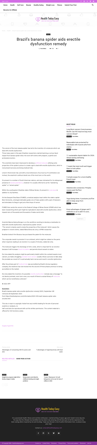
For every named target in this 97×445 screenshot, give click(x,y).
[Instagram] (84, 1)
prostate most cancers (29, 257)
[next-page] (6, 385)
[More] (57, 53)
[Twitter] (87, 1)
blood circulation (23, 249)
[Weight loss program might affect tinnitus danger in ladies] (11, 369)
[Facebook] (81, 1)
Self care (20, 5)
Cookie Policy (46, 443)
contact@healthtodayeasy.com (52, 428)
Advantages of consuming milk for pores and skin (16, 351)
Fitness (59, 5)
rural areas (52, 190)
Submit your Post (70, 5)
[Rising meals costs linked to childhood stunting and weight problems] (32, 369)
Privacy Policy (62, 443)
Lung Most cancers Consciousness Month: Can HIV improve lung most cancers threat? (79, 131)
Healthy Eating (38, 5)
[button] (92, 5)
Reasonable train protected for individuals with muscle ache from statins (78, 144)
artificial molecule (41, 163)
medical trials (23, 264)
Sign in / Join (5, 1)
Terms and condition (72, 443)
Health (12, 5)
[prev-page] (3, 385)
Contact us (38, 443)
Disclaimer (83, 443)
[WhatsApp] (53, 53)
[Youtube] (93, 1)
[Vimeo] (90, 1)
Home (5, 5)
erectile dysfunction (37, 274)
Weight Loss (50, 5)
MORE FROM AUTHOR (23, 359)
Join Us (89, 443)
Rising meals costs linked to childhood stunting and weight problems (31, 379)
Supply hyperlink (7, 326)
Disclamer (54, 443)
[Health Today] (48, 19)
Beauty (28, 5)
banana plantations (16, 183)
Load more (80, 219)
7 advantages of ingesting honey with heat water (49, 351)
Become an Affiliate (10, 10)
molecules (56, 276)
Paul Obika (43, 48)
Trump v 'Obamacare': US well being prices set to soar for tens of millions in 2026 (53, 379)
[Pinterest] (48, 53)
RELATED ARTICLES (8, 359)
